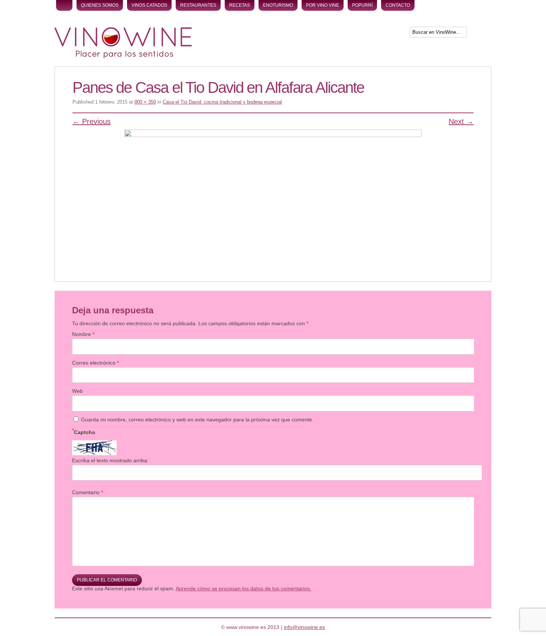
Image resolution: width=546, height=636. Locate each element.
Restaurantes (198, 5)
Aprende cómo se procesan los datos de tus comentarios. (243, 588)
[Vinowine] (123, 56)
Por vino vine (322, 5)
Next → (461, 121)
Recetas (239, 5)
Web (77, 391)
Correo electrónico (95, 363)
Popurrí (362, 5)
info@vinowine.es (304, 627)
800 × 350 (145, 102)
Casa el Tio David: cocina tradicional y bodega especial (222, 102)
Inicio (64, 5)
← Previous (91, 121)
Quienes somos (99, 5)
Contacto (398, 5)
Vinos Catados (149, 5)
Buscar (480, 34)
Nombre (83, 334)
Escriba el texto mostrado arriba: (110, 460)
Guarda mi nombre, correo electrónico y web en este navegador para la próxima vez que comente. (197, 420)
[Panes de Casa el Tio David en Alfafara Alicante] (273, 195)
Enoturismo (278, 5)
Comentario (87, 492)
